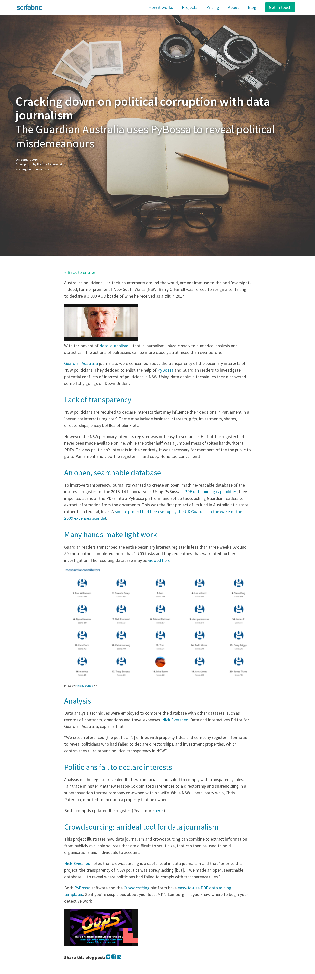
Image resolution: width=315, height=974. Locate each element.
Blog (252, 7)
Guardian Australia (81, 363)
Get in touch (280, 7)
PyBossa (165, 370)
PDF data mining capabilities (210, 491)
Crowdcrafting (137, 888)
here (159, 810)
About (233, 7)
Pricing (212, 7)
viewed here (159, 560)
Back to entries (80, 272)
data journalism (114, 345)
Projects (189, 7)
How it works (160, 7)
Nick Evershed (84, 685)
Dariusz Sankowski (49, 164)
